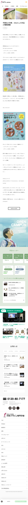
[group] (2, 6)
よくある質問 (4, 463)
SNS (2, 452)
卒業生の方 (3, 481)
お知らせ (3, 438)
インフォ (5, 27)
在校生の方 (3, 477)
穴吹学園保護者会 (5, 488)
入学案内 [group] (12, 6)
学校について (4, 456)
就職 (2, 431)
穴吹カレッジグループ (6, 484)
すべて (5, 351)
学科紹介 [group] (7, 6)
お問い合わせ (4, 470)
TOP (2, 420)
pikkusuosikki (14, 208)
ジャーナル (11, 351)
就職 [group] (17, 6)
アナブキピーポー (5, 434)
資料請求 (3, 459)
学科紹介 (3, 424)
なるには (3, 449)
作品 (2, 445)
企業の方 (3, 474)
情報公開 (3, 467)
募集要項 (3, 427)
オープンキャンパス (23, 351)
